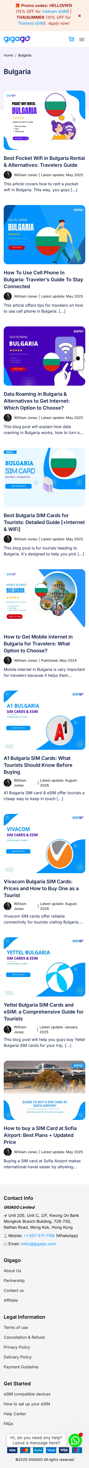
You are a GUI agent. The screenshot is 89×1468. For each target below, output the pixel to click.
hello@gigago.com (38, 1243)
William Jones (25, 175)
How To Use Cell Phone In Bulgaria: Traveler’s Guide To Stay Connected (43, 279)
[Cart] (71, 39)
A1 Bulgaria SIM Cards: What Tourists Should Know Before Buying (38, 765)
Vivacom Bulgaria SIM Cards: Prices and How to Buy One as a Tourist (41, 888)
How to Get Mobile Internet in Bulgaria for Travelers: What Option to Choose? (38, 644)
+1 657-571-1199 (39, 1235)
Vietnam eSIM (54, 11)
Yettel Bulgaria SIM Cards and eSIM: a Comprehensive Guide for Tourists (44, 1012)
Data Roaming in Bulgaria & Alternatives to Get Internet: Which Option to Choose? (37, 401)
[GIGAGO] (17, 39)
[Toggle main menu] (81, 39)
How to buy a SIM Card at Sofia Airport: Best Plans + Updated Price (40, 1135)
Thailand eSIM (31, 23)
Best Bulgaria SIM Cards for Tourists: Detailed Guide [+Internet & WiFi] (44, 522)
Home (8, 55)
